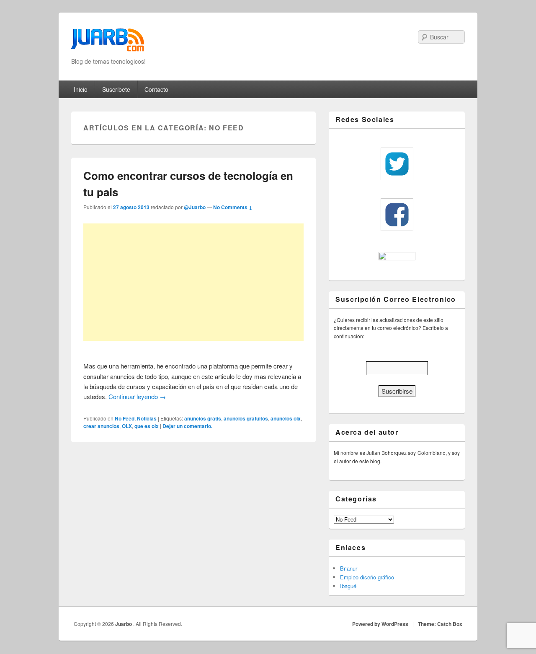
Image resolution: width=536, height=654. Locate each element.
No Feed (124, 418)
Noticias (147, 418)
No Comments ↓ (233, 207)
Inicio (81, 89)
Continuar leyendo (137, 396)
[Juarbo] (107, 43)
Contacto (156, 89)
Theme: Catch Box (440, 624)
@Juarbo (195, 207)
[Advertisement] (193, 282)
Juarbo (124, 624)
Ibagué (348, 586)
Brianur (348, 568)
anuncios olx (286, 418)
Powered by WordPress (380, 624)
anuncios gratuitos (246, 418)
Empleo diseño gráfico (367, 577)
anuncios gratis (202, 418)
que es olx (146, 426)
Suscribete (116, 89)
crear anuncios (101, 426)
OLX (127, 426)
